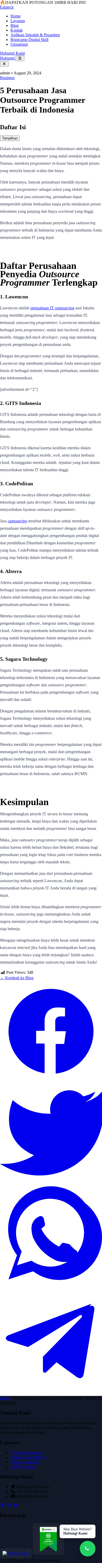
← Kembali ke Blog (16, 978)
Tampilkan (10, 138)
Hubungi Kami (12, 53)
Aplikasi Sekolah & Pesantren (35, 35)
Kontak (16, 30)
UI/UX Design (22, 1467)
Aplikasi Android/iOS (28, 1457)
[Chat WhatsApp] (87, 1548)
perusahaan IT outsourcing (52, 308)
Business (7, 77)
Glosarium (19, 44)
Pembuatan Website (26, 1452)
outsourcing (17, 521)
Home (15, 16)
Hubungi (8, 58)
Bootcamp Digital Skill (29, 39)
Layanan (17, 21)
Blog (14, 25)
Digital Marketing (25, 1462)
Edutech (7, 7)
